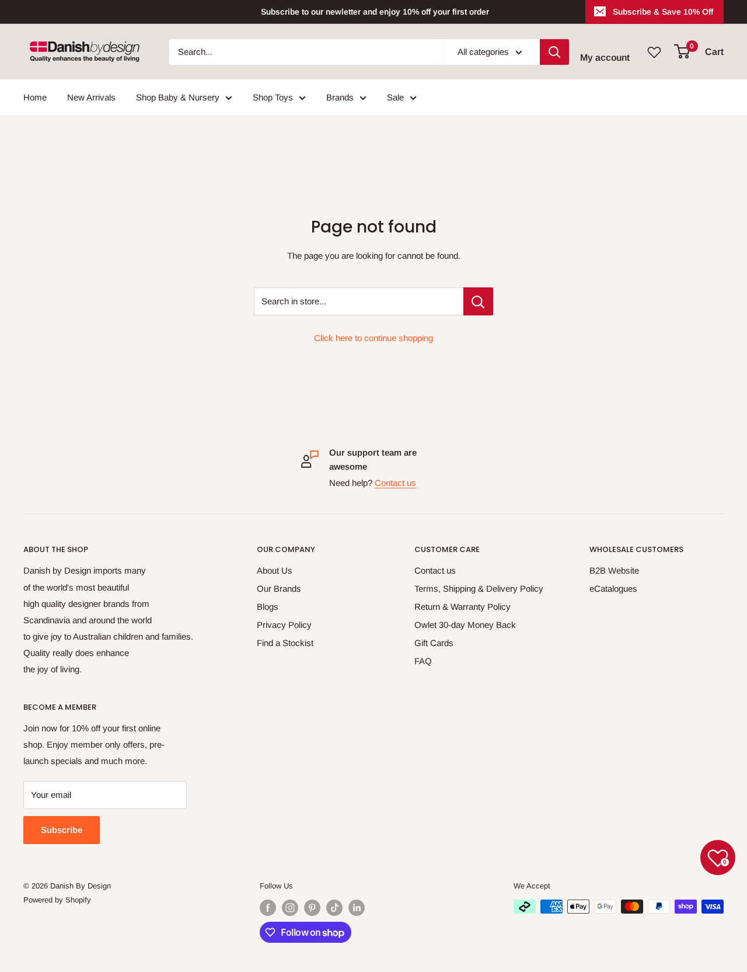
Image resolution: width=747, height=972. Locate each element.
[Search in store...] (478, 301)
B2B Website (614, 570)
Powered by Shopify (57, 899)
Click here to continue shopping (373, 338)
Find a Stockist (285, 643)
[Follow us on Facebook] (268, 908)
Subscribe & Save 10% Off (663, 11)
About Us (274, 570)
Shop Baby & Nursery (177, 97)
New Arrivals (91, 97)
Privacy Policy (284, 625)
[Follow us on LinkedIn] (356, 908)
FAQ (423, 661)
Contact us (395, 483)
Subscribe (61, 830)
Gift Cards (433, 643)
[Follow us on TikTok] (334, 908)
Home (35, 97)
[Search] (554, 52)
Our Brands (279, 588)
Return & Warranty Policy (462, 607)
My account (605, 58)
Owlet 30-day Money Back (465, 625)
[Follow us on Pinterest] (312, 908)
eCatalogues (613, 588)
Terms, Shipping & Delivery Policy (478, 588)
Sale (395, 97)
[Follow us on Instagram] (290, 908)
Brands (340, 97)
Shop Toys (273, 97)
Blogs (267, 607)
